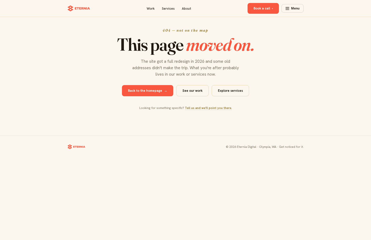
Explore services (230, 91)
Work (151, 8)
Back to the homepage (147, 91)
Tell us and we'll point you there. (208, 108)
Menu (295, 8)
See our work (192, 91)
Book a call (263, 8)
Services (168, 8)
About (186, 8)
